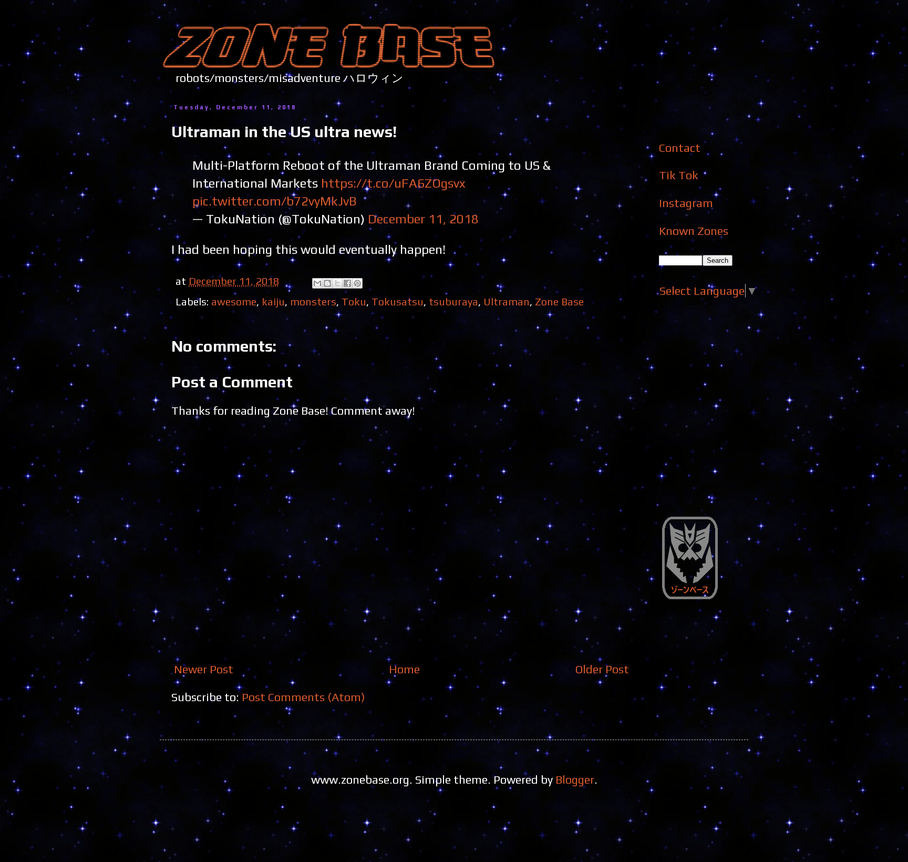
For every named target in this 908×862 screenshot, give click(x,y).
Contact (679, 148)
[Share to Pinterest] (357, 283)
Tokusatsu (398, 301)
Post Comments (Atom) (303, 697)
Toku (354, 301)
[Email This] (317, 283)
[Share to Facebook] (347, 283)
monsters (313, 301)
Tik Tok (678, 175)
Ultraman (506, 301)
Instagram (686, 203)
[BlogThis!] (327, 283)
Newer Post (203, 669)
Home (404, 669)
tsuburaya (453, 301)
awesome (233, 301)
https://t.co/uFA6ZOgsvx (393, 183)
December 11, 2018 (423, 218)
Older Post (602, 669)
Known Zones (693, 231)
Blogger (574, 779)
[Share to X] (337, 283)
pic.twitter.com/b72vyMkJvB (274, 200)
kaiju (273, 301)
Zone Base (559, 301)
